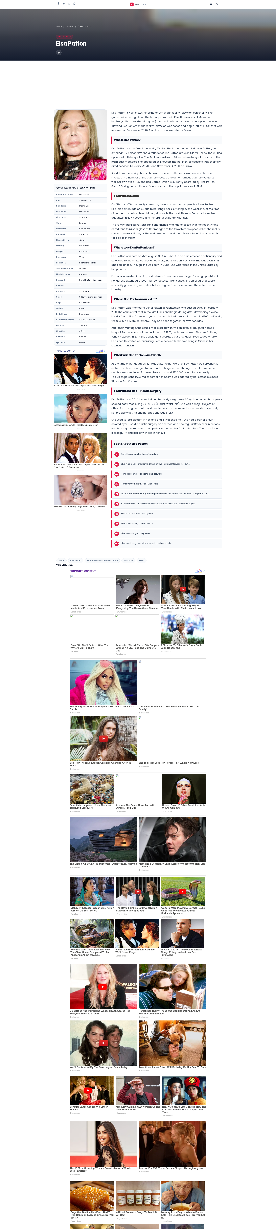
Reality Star (64, 37)
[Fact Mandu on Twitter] (63, 3)
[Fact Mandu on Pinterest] (69, 3)
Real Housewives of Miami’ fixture (102, 560)
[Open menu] (210, 4)
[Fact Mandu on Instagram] (74, 3)
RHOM (141, 560)
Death (61, 560)
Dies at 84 (128, 560)
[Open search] (217, 4)
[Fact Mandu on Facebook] (58, 3)
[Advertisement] (138, 82)
